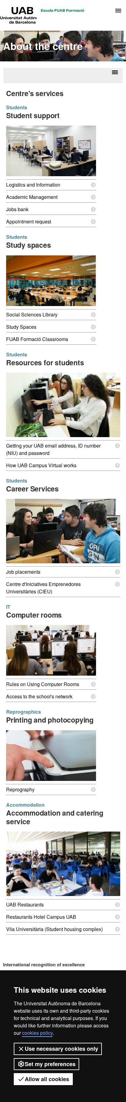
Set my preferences (50, 1064)
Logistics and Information (33, 184)
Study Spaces (21, 326)
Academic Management (31, 196)
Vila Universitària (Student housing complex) (54, 929)
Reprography (20, 789)
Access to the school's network (39, 696)
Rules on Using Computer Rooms (42, 684)
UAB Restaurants (25, 904)
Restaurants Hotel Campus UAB (41, 916)
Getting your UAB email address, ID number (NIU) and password (53, 449)
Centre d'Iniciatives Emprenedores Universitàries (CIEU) (43, 587)
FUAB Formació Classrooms (37, 339)
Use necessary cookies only (61, 1049)
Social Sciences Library (31, 314)
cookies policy (37, 1032)
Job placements (23, 571)
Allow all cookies (47, 1079)
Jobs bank (17, 209)
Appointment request (28, 221)
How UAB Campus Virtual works (41, 465)
